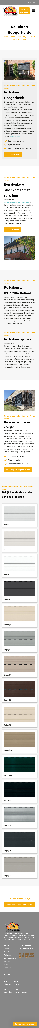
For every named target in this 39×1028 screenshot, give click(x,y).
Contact (7, 967)
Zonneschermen (10, 958)
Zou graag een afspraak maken (18, 470)
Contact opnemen (13, 229)
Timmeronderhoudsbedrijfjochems (16, 202)
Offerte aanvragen (24, 10)
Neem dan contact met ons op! (19, 905)
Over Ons (7, 952)
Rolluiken (7, 955)
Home (6, 949)
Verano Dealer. (15, 136)
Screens (7, 961)
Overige (7, 964)
